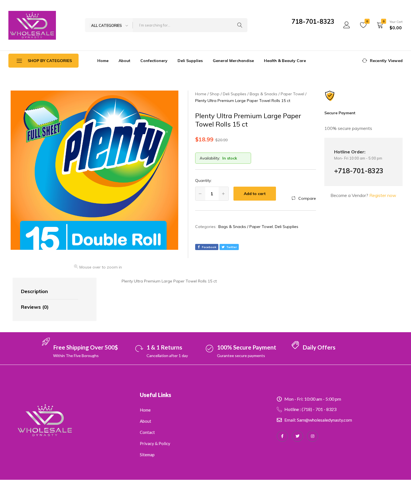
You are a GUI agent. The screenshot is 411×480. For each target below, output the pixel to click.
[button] (304, 198)
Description (34, 291)
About (124, 60)
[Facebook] (282, 436)
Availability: (210, 158)
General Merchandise (233, 60)
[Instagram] (312, 436)
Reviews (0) (35, 307)
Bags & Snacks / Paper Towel (245, 226)
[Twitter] (297, 436)
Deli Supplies (190, 60)
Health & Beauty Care (285, 60)
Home (102, 60)
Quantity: (203, 180)
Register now (382, 195)
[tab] (49, 292)
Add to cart (255, 193)
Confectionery (153, 60)
